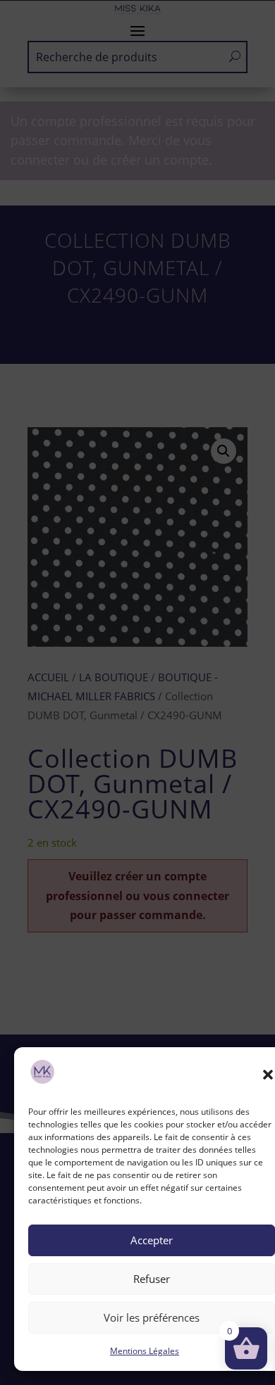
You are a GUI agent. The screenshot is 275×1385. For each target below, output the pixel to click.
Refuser (151, 1279)
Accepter (151, 1240)
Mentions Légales (144, 1351)
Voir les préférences (152, 1317)
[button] (268, 1075)
